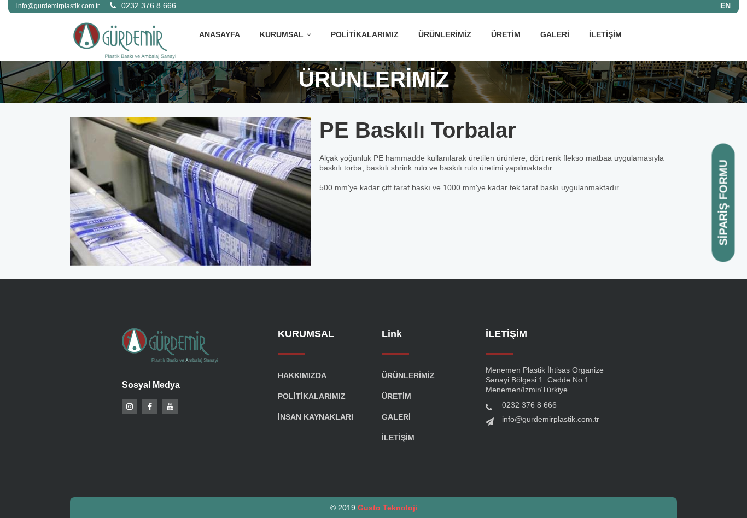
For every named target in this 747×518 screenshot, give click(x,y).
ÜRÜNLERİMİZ (444, 34)
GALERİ (554, 34)
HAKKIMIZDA (302, 375)
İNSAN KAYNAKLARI (315, 417)
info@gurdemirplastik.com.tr (550, 419)
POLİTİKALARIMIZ (365, 34)
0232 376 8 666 (148, 5)
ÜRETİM (506, 34)
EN (725, 5)
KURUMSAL (282, 34)
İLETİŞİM (605, 34)
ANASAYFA (219, 34)
